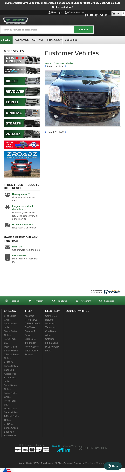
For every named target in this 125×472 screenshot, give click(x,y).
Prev (45, 66)
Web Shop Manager (95, 463)
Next (65, 66)
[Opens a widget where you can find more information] (113, 466)
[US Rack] (22, 145)
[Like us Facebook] (86, 15)
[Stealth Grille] (22, 124)
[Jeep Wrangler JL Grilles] (22, 60)
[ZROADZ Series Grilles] (22, 134)
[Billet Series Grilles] (22, 81)
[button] (47, 29)
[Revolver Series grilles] (22, 92)
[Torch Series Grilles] (22, 102)
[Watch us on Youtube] (91, 15)
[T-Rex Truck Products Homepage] (15, 20)
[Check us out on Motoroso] (106, 15)
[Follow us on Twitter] (101, 15)
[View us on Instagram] (96, 15)
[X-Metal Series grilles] (22, 113)
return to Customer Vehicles (59, 63)
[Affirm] (22, 71)
